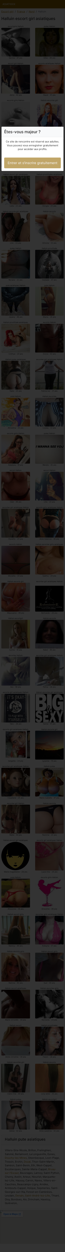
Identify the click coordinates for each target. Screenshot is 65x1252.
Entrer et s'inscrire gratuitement (32, 163)
